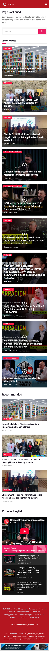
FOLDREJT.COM (17, 634)
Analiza (24, 617)
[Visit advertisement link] (24, 647)
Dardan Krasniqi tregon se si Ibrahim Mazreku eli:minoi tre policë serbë (22, 173)
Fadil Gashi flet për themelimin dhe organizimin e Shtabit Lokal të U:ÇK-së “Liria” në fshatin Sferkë (23, 240)
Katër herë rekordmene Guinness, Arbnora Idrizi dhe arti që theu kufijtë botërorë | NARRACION (23, 343)
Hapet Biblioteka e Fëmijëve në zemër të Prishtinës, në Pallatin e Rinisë (23, 70)
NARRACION (8, 289)
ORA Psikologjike (26, 615)
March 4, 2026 (10, 144)
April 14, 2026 (9, 109)
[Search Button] (42, 31)
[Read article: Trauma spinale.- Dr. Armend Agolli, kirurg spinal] (24, 372)
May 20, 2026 (9, 75)
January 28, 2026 (11, 178)
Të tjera (8, 83)
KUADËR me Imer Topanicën (18, 612)
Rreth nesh (34, 617)
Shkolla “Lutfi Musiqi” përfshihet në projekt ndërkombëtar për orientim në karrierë (23, 137)
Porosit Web (40, 639)
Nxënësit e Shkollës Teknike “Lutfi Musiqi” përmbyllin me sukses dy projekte (21, 102)
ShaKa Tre (36, 612)
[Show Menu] (46, 4)
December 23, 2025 (11, 247)
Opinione (38, 615)
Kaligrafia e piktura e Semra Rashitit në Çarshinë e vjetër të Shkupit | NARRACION (24, 309)
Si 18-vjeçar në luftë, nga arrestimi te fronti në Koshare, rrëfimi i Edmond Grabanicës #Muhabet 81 (23, 206)
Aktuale (7, 49)
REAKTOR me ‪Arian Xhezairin (14, 609)
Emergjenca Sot (11, 358)
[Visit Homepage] (8, 3)
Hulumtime (14, 617)
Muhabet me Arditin (13, 152)
